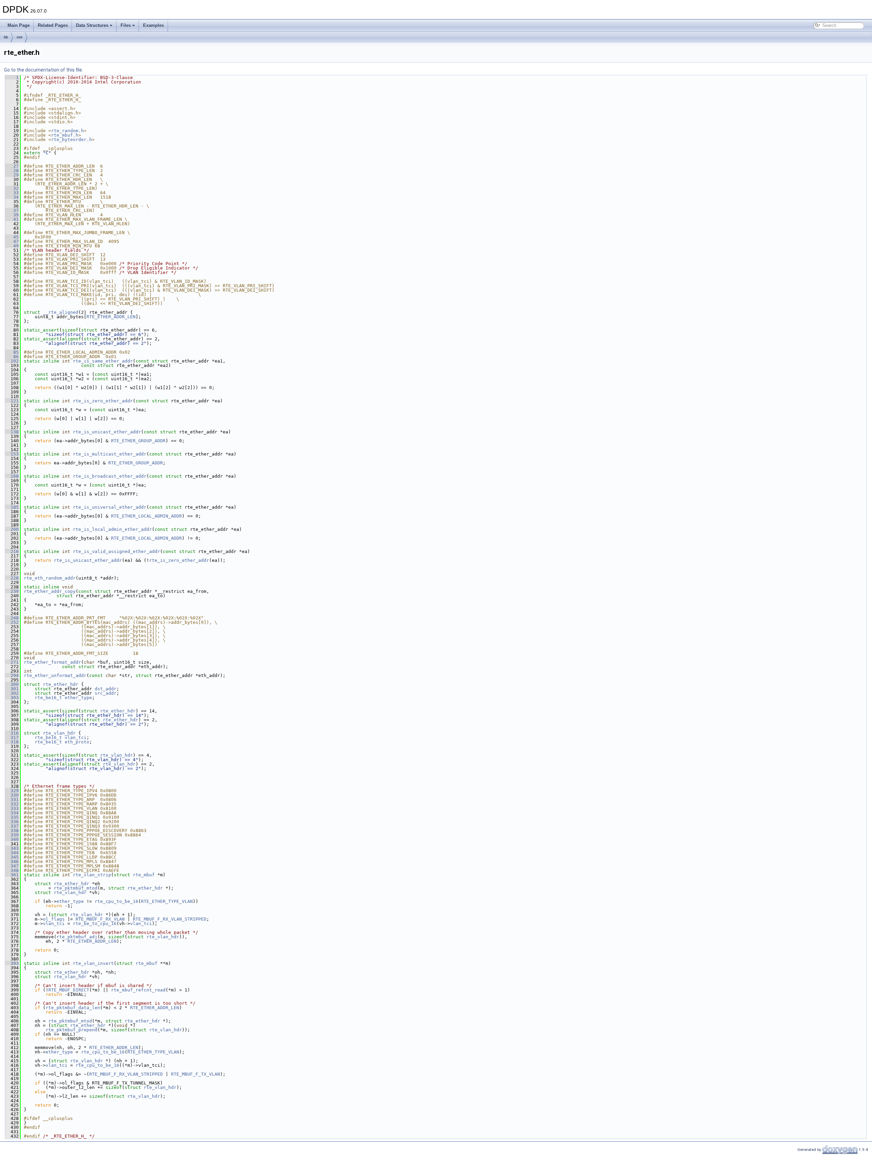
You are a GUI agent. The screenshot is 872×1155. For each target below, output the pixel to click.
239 (12, 591)
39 (12, 214)
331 (12, 799)
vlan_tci (76, 737)
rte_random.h (67, 130)
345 (12, 857)
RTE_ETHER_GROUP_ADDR (138, 440)
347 (12, 865)
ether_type (78, 697)
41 (12, 219)
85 (12, 352)
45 (12, 237)
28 (12, 170)
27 (12, 166)
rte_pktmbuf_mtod (75, 888)
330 (12, 795)
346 (12, 861)
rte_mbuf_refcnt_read (138, 989)
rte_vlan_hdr (59, 733)
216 (12, 551)
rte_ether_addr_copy (50, 591)
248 (12, 617)
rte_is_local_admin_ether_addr (112, 529)
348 (12, 870)
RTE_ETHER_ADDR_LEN (111, 316)
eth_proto (77, 741)
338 (12, 830)
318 (12, 741)
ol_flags (54, 919)
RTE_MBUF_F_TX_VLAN (195, 1074)
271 (12, 662)
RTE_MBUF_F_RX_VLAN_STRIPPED (169, 919)
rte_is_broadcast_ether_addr (109, 476)
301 (12, 688)
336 (12, 821)
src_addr (105, 693)
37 (12, 210)
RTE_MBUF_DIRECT (68, 989)
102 (12, 361)
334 (12, 812)
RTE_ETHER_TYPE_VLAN (167, 901)
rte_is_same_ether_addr (103, 361)
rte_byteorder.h (71, 139)
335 (12, 817)
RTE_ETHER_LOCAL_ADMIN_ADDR (146, 516)
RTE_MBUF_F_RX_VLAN (100, 919)
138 (12, 431)
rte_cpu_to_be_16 (116, 901)
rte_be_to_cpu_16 (94, 923)
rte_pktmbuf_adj (77, 936)
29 (12, 175)
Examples (153, 25)
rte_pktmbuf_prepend (71, 1029)
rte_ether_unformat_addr (55, 675)
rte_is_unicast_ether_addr (107, 431)
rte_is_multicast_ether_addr (109, 454)
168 (12, 476)
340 (12, 839)
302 (12, 693)
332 (12, 803)
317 (12, 737)
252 (12, 622)
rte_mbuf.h (64, 135)
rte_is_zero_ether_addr (103, 400)
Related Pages (53, 25)
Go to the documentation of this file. (43, 70)
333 (12, 808)
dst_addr (105, 688)
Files (126, 25)
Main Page (18, 25)
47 (12, 241)
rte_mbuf (144, 874)
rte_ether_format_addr (52, 662)
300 (12, 684)
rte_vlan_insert (93, 963)
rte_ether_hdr (60, 684)
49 (12, 245)
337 (12, 826)
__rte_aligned (60, 312)
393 (12, 963)
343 (12, 848)
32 (12, 188)
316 (12, 733)
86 (12, 356)
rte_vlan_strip (92, 874)
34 (12, 197)
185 (12, 507)
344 (12, 852)
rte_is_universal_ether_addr (109, 507)
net (19, 37)
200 (12, 529)
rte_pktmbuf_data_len (73, 1007)
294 (12, 675)
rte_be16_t (48, 697)
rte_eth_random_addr (50, 578)
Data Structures (92, 25)
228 (12, 578)
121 (12, 400)
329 (12, 790)
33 (12, 192)
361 (12, 874)
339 (12, 834)
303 (12, 697)
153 (12, 454)
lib (6, 37)
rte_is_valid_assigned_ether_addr (116, 551)
